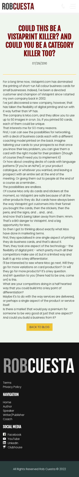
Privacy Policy (12, 387)
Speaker (8, 411)
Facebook (14, 435)
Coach (7, 419)
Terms (7, 383)
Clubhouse (15, 447)
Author (7, 406)
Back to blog (39, 327)
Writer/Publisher (13, 415)
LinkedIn (13, 443)
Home (7, 402)
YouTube (14, 439)
